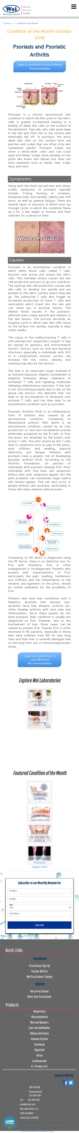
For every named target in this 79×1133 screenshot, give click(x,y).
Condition (7, 23)
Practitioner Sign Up (39, 966)
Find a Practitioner (39, 991)
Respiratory (40, 1011)
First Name (13, 891)
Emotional (39, 1044)
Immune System (39, 1039)
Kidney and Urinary (39, 1033)
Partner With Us (39, 971)
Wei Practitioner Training (39, 977)
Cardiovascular (39, 1061)
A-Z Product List (39, 1066)
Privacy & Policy (46, 1131)
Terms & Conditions (29, 1131)
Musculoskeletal (39, 1017)
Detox (40, 1055)
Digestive (39, 1050)
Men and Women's (39, 1022)
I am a (11, 905)
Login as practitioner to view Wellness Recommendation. (40, 66)
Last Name (12, 899)
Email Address (14, 913)
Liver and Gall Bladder (39, 1028)
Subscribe (39, 925)
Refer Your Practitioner (39, 997)
